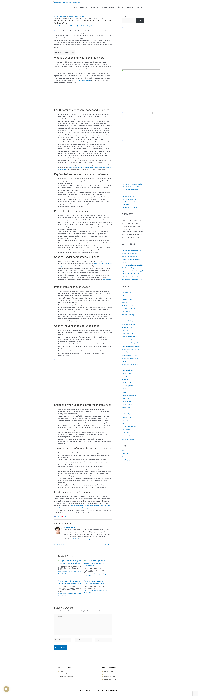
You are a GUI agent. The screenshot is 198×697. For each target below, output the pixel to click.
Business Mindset (127, 299)
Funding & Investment (129, 324)
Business (130, 7)
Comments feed (127, 457)
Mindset (124, 376)
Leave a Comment (62, 571)
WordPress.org (126, 460)
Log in (124, 450)
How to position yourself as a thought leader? (94, 587)
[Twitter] (58, 516)
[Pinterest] (62, 516)
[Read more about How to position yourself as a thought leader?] (96, 582)
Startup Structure (127, 411)
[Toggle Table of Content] (72, 52)
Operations (125, 379)
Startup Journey (127, 401)
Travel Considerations (129, 426)
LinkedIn (98, 539)
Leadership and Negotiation (131, 343)
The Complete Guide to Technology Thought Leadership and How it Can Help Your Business (69, 589)
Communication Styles (129, 305)
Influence (125, 330)
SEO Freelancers (127, 389)
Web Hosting (126, 429)
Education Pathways (128, 318)
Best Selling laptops (128, 196)
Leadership (94, 7)
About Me (83, 7)
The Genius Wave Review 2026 (132, 184)
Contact (140, 7)
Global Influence (127, 327)
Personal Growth (127, 382)
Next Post (108, 544)
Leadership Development (130, 355)
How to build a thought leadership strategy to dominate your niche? (95, 570)
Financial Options (127, 321)
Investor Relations (127, 333)
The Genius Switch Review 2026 (132, 189)
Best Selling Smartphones (130, 199)
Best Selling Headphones (130, 207)
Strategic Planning (128, 414)
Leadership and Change (62, 26)
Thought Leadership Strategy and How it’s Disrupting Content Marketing (70, 568)
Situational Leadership (129, 395)
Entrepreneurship (108, 7)
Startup (120, 7)
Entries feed (125, 454)
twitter (75, 539)
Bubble (124, 296)
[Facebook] (55, 516)
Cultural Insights (127, 311)
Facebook (81, 539)
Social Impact (126, 398)
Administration (126, 293)
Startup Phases (127, 404)
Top (123, 423)
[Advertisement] (83, 97)
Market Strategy (127, 373)
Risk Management (127, 386)
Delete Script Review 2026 (130, 187)
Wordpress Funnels (128, 436)
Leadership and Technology (131, 346)
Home (76, 7)
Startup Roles (126, 407)
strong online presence (83, 80)
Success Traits (126, 417)
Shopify (124, 392)
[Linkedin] (65, 516)
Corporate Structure (128, 308)
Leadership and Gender (129, 340)
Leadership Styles (127, 370)
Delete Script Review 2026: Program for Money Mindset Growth (131, 259)
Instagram (89, 539)
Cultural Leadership (128, 315)
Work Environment (128, 439)
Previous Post (59, 544)
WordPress (125, 433)
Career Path (125, 302)
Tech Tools (125, 420)
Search (124, 17)
